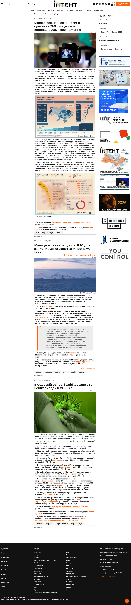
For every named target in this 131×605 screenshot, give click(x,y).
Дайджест (38, 568)
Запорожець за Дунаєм (111, 49)
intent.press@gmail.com (108, 555)
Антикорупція (71, 557)
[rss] (109, 4)
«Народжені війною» (110, 40)
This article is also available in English (80, 255)
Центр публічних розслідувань (46, 592)
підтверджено (71, 474)
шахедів (72, 353)
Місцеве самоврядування (76, 576)
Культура (70, 573)
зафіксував (57, 460)
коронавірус (47, 233)
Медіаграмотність (59, 14)
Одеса (38, 372)
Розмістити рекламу (107, 576)
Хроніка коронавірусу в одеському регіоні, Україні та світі (60, 520)
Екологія (69, 568)
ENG (113, 5)
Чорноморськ (62, 524)
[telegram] (106, 4)
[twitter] (97, 4)
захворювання (49, 495)
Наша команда (105, 566)
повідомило (49, 306)
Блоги (89, 10)
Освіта (68, 579)
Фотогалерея (71, 590)
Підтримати (123, 4)
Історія (69, 555)
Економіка (38, 571)
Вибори (69, 563)
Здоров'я (69, 571)
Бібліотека (38, 563)
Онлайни (69, 10)
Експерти (80, 10)
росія (73, 372)
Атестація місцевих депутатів (45, 560)
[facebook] (94, 4)
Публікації (41, 10)
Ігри (67, 552)
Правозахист (39, 584)
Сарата (49, 524)
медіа (59, 233)
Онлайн (37, 579)
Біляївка (39, 524)
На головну (38, 14)
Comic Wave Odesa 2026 (111, 32)
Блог (68, 560)
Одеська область (52, 372)
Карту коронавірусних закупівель (58, 501)
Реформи (70, 584)
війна (65, 372)
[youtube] (103, 4)
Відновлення (39, 565)
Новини (31, 10)
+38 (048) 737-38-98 (106, 559)
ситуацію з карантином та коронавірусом (70, 222)
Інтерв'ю (60, 10)
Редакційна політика (107, 569)
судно (81, 372)
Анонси (51, 10)
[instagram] (100, 4)
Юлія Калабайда (88, 369)
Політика (69, 582)
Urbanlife (37, 552)
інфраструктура (83, 362)
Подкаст (37, 582)
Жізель (104, 23)
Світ (35, 587)
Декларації (98, 10)
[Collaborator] (114, 101)
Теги (3, 587)
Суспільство (38, 590)
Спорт (68, 587)
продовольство (42, 317)
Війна (68, 565)
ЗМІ (37, 233)
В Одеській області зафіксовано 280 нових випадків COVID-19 (63, 386)
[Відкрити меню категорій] (2, 3)
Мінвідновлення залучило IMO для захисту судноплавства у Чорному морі (62, 248)
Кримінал (37, 573)
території (61, 486)
